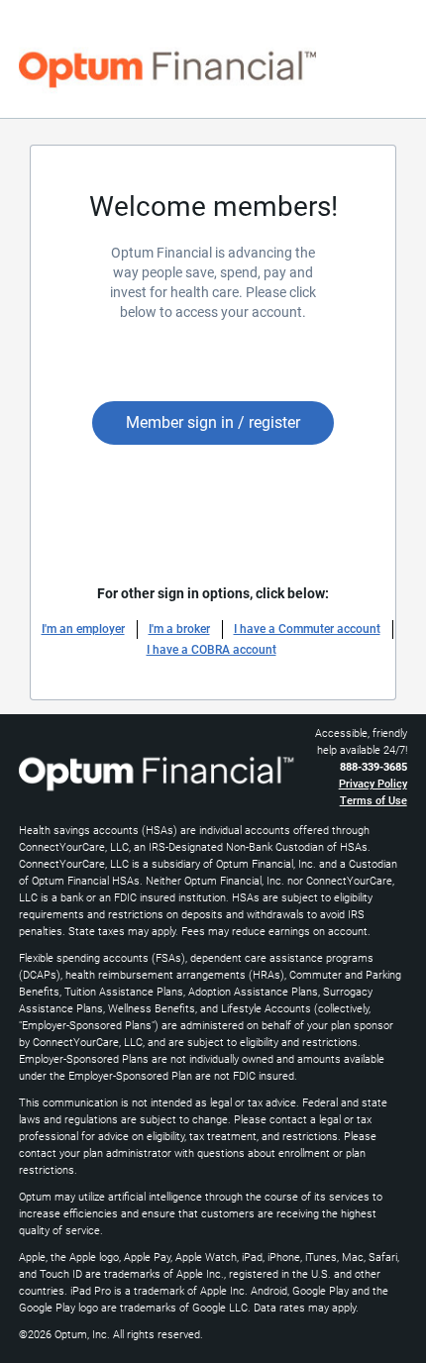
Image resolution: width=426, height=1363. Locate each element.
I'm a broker (179, 629)
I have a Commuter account (307, 629)
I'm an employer (83, 629)
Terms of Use (373, 800)
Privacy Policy (373, 784)
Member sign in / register (213, 422)
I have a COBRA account (211, 650)
